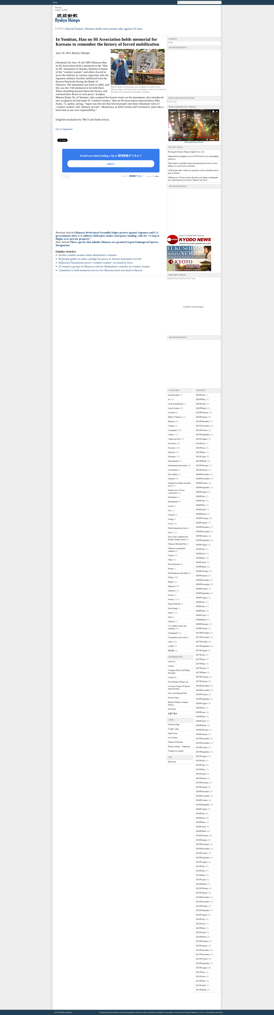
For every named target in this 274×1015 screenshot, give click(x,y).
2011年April (201, 985)
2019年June (200, 554)
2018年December (202, 580)
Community (172, 430)
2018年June (200, 606)
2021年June (200, 448)
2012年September (202, 910)
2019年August (201, 545)
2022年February (202, 412)
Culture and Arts (174, 439)
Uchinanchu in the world (177, 637)
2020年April (201, 509)
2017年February (202, 677)
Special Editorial (174, 604)
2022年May (200, 399)
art (169, 399)
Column (171, 426)
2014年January (201, 840)
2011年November (202, 954)
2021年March (201, 461)
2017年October (202, 642)
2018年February (202, 624)
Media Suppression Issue (177, 528)
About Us (172, 661)
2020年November (202, 479)
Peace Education (174, 564)
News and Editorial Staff (177, 693)
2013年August (201, 862)
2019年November (202, 531)
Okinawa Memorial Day (177, 544)
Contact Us (172, 677)
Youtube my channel (175, 751)
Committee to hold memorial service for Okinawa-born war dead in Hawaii (100, 270)
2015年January (201, 787)
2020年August (201, 492)
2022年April (201, 404)
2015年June (200, 765)
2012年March (201, 937)
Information (172, 497)
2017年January (201, 681)
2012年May (200, 928)
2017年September (202, 646)
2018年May (200, 611)
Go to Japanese (64, 129)
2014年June (200, 818)
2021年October (202, 430)
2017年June (200, 659)
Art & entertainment (175, 404)
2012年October (202, 906)
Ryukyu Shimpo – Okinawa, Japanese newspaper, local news (78, 18)
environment (172, 470)
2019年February (202, 571)
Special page (172, 608)
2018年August (201, 598)
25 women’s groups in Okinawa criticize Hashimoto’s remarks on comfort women (104, 266)
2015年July (200, 761)
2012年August (201, 915)
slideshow (172, 591)
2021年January (201, 470)
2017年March (201, 672)
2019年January (201, 576)
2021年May (200, 452)
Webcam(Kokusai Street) (193, 142)
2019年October (202, 536)
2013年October (202, 853)
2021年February (202, 465)
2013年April (201, 880)
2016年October (202, 694)
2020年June (200, 501)
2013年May (200, 875)
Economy (171, 448)
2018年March (201, 620)
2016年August (201, 703)
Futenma (171, 479)
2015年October (202, 747)
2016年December (202, 686)
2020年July (200, 496)
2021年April (201, 457)
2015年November (202, 743)
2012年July (200, 919)
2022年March (201, 408)
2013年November (202, 849)
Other (170, 560)
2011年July (200, 972)
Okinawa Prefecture (175, 742)
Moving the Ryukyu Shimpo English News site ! (186, 152)
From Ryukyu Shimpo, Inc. (178, 682)
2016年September (202, 699)
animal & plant (173, 395)
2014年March (201, 831)
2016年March (201, 725)
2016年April (201, 721)
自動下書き (173, 713)
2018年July (200, 602)
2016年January (201, 734)
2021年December (202, 421)
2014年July (200, 813)
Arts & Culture (173, 408)
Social (170, 595)
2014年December (202, 791)
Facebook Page (173, 724)
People (170, 569)
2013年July (200, 866)
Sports (170, 613)
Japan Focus (172, 733)
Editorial (171, 452)
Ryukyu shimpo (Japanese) (179, 746)
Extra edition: (173, 474)
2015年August (201, 756)
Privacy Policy (173, 698)
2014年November (202, 796)
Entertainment (173, 461)
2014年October (202, 800)
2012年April (201, 932)
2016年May (200, 716)
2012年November (202, 902)
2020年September (202, 487)
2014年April (201, 827)
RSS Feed (172, 762)
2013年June (200, 871)
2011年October (202, 959)
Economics (172, 443)
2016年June (200, 712)
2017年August (201, 650)
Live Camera (173, 738)
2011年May (200, 981)
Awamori (171, 412)
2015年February (202, 783)
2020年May (200, 505)
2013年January (201, 893)
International (172, 502)
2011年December (202, 950)
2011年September (202, 963)
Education (172, 457)
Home (55, 2)
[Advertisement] (163, 14)
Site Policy (172, 709)
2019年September (202, 540)
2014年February (202, 835)
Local (170, 524)
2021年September (202, 434)
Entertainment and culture (177, 465)
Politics (171, 577)
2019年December (202, 527)
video (170, 642)
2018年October (202, 589)
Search (179, 2)
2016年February (202, 730)
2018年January (201, 628)
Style (170, 617)
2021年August (201, 439)
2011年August (201, 968)
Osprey (171, 555)
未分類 (171, 651)
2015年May (200, 769)
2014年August (201, 809)
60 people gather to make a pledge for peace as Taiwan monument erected (100, 258)
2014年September (202, 805)
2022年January (201, 417)
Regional (171, 586)
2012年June (200, 924)
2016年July (200, 708)
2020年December (202, 474)
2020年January (201, 523)
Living (170, 519)
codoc (157, 176)
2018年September (202, 593)
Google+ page (173, 729)
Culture (171, 434)
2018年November (202, 584)
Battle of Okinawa (175, 417)
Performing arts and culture (178, 573)
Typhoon (171, 621)
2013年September (202, 858)
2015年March (201, 778)
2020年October (202, 483)
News (170, 532)
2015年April (201, 774)
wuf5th (170, 646)
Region (170, 582)
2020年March (201, 514)
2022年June (200, 395)
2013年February (202, 888)
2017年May (200, 664)
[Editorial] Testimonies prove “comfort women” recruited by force (96, 262)
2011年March (201, 990)
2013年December (202, 844)
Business (171, 421)
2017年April (201, 668)
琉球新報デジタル (135, 176)
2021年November (202, 426)
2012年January (201, 946)
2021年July (200, 443)
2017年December (202, 633)
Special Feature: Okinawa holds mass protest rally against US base (103, 28)
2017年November (202, 637)
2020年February (202, 518)
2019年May (200, 558)
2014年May (200, 822)
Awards (171, 666)
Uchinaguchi (173, 633)
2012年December (202, 897)
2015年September (202, 752)
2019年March (201, 567)
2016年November (202, 690)
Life (169, 510)
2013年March (201, 884)
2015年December (202, 738)
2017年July (200, 655)
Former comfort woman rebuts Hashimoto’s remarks (88, 255)
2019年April (201, 562)
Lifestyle (171, 515)
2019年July (200, 549)
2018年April (201, 615)
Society (171, 599)
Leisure (171, 506)
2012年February (202, 941)
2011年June (200, 976)
